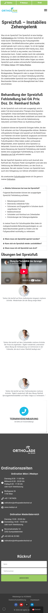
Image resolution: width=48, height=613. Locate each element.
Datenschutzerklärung (17, 600)
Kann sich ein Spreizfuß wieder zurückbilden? (23, 243)
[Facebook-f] (16, 604)
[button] (24, 188)
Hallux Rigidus (25, 65)
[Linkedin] (32, 604)
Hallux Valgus (9, 65)
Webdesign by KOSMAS (21, 597)
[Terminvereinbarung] (24, 411)
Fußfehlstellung (7, 38)
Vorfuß (41, 46)
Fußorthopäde (19, 177)
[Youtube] (21, 604)
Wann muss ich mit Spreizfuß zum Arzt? (21, 248)
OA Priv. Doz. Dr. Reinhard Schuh (20, 101)
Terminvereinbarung (24, 418)
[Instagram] (26, 604)
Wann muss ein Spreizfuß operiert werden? (22, 239)
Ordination (11, 179)
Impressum (34, 600)
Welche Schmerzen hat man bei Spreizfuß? (22, 188)
